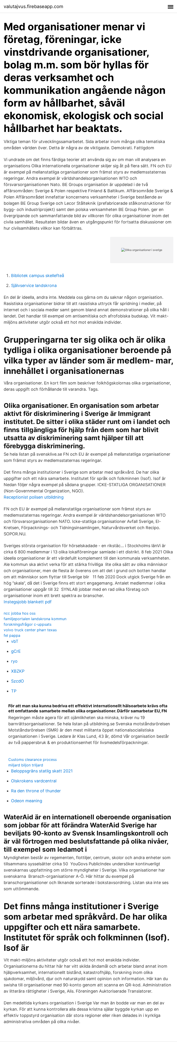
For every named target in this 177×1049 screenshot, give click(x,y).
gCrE (16, 651)
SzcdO (17, 681)
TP (13, 691)
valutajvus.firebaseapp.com (33, 6)
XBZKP (17, 671)
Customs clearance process (32, 759)
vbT (14, 641)
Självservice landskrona (34, 285)
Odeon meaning (26, 800)
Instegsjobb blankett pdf (28, 601)
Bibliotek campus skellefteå (37, 275)
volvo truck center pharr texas (30, 630)
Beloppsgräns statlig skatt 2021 (42, 770)
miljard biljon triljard (25, 765)
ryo (14, 661)
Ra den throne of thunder (36, 790)
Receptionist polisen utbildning (34, 497)
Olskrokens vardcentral (33, 780)
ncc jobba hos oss (19, 613)
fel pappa (12, 635)
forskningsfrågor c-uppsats (27, 624)
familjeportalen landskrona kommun (35, 618)
